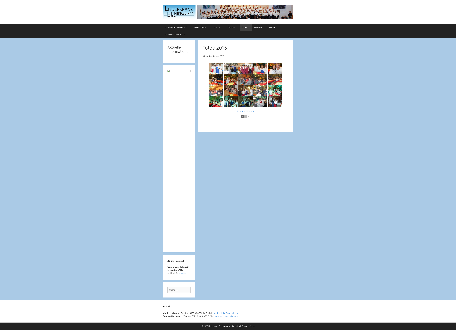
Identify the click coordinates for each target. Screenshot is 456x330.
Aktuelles (258, 27)
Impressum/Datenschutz (175, 34)
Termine (231, 27)
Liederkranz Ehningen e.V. (176, 27)
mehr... (182, 273)
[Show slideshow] (245, 111)
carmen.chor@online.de (226, 316)
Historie (217, 27)
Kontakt (272, 27)
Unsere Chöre (200, 27)
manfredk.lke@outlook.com (226, 313)
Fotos (244, 27)
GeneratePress (248, 326)
